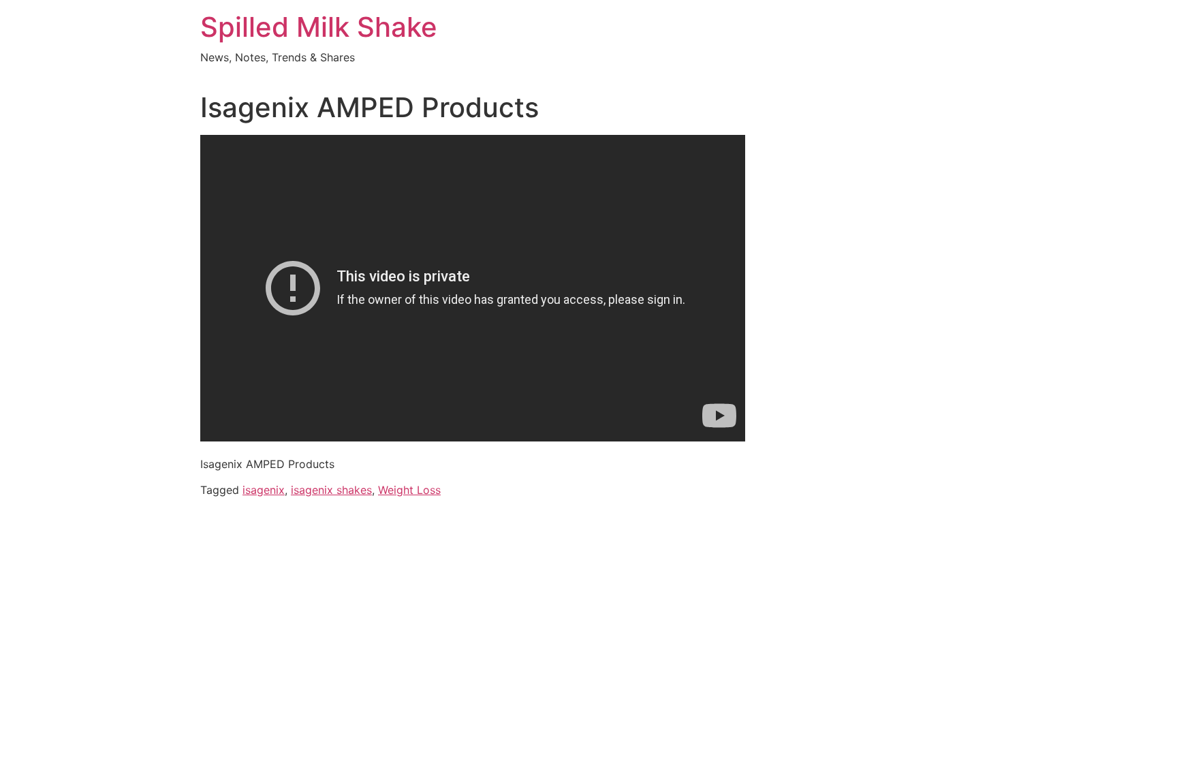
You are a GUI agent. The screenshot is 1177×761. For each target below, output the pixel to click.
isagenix (263, 490)
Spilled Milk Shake (318, 27)
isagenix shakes (331, 490)
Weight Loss (409, 490)
